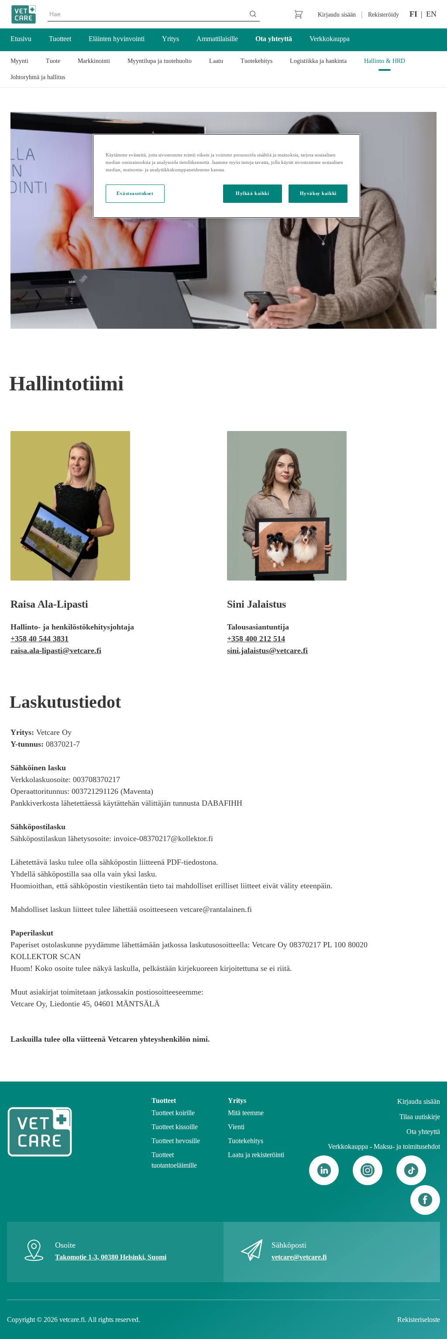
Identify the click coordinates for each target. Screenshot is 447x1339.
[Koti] (23, 14)
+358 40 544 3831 (39, 638)
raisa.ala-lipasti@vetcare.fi (55, 650)
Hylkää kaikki (252, 193)
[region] (227, 176)
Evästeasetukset (135, 193)
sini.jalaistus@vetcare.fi (267, 650)
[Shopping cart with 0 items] (298, 14)
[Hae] (253, 14)
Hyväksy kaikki (318, 193)
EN (431, 14)
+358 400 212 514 (256, 638)
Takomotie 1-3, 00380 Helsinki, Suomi (110, 1257)
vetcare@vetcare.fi (299, 1257)
